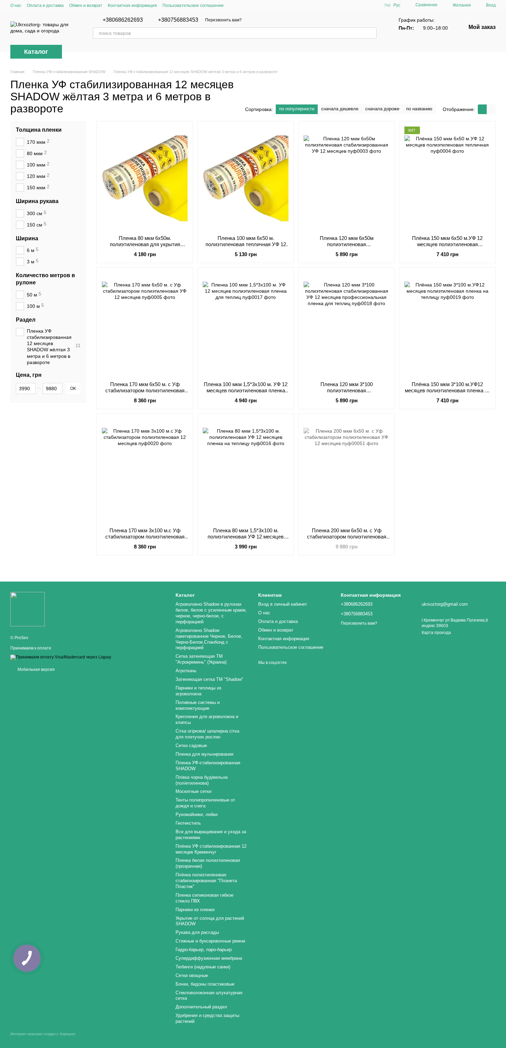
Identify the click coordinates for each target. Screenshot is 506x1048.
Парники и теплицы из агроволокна (198, 690)
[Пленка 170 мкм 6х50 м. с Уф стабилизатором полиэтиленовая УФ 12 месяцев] (145, 324)
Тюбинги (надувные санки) (203, 966)
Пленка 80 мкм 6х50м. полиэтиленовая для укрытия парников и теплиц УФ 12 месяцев (145, 244)
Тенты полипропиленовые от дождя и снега (205, 802)
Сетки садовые (191, 745)
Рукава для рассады (197, 932)
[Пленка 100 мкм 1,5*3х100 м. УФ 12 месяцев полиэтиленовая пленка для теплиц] (245, 324)
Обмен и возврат (85, 5)
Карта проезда (436, 632)
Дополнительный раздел (201, 1006)
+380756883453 (178, 20)
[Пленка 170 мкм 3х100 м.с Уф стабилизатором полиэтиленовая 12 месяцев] (145, 470)
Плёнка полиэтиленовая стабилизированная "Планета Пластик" (206, 880)
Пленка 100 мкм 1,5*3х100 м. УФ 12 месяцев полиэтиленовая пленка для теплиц (245, 390)
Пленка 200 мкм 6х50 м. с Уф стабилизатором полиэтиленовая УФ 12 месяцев (346, 536)
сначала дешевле (339, 108)
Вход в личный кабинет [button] (282, 604)
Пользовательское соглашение (193, 5)
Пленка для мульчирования (204, 754)
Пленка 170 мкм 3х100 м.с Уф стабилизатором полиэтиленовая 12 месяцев (145, 536)
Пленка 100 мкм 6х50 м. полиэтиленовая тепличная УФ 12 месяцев (245, 244)
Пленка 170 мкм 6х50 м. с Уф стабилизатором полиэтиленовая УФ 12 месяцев (145, 390)
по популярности (296, 108)
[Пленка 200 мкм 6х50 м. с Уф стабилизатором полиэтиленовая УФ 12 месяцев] (346, 470)
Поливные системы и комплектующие (198, 705)
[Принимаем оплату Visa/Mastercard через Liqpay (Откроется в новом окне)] (60, 657)
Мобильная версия (36, 669)
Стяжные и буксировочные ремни (210, 941)
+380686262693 (123, 20)
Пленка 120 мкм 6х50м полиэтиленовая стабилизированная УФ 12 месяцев (347, 244)
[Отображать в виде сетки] (482, 109)
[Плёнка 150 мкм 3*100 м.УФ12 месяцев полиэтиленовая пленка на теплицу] (447, 324)
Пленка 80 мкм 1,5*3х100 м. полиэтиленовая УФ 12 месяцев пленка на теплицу (246, 536)
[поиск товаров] (371, 33)
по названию (419, 108)
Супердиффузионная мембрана (209, 958)
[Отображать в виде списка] (491, 109)
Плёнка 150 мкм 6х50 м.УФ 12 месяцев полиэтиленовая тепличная (447, 244)
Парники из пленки (195, 909)
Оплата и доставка (45, 5)
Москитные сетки (193, 791)
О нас (15, 5)
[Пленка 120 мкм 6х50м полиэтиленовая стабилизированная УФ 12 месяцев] (346, 178)
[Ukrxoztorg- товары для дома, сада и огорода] (27, 608)
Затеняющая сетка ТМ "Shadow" (209, 679)
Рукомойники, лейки (197, 814)
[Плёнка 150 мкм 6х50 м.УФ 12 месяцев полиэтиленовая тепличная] (447, 178)
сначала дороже (382, 108)
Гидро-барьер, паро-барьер (204, 949)
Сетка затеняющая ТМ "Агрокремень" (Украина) (201, 659)
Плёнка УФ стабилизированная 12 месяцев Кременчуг (211, 849)
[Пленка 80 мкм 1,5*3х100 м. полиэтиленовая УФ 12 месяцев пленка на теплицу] (245, 470)
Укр (387, 5)
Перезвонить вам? (223, 20)
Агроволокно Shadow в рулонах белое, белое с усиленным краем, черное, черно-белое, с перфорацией (211, 613)
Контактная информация (132, 5)
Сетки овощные (192, 975)
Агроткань (186, 670)
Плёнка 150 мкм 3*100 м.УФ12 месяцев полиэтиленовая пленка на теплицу (447, 390)
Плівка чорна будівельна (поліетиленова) (202, 780)
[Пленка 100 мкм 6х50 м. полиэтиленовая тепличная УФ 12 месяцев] (245, 178)
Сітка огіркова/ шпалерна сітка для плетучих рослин (207, 733)
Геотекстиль (188, 823)
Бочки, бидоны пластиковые (205, 984)
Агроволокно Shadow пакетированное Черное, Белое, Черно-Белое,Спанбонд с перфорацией (209, 639)
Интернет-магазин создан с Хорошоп (42, 1034)
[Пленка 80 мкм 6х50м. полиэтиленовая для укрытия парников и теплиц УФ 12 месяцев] (145, 178)
